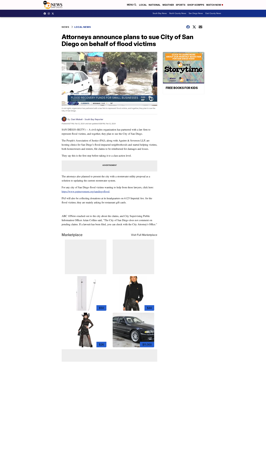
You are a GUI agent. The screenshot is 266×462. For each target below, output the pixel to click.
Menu (130, 5)
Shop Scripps (195, 4)
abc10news (45, 13)
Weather (168, 4)
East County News (213, 13)
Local (143, 4)
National (154, 4)
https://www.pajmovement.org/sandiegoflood (85, 191)
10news (53, 13)
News (65, 27)
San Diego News (196, 13)
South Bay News (160, 13)
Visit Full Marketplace (144, 235)
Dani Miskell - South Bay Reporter (87, 119)
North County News (177, 13)
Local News (82, 27)
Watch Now (214, 4)
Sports (180, 4)
